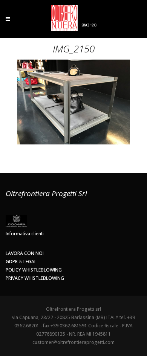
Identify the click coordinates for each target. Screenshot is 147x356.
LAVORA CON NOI (25, 253)
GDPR (12, 261)
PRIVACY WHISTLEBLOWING (35, 278)
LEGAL (30, 261)
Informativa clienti (25, 233)
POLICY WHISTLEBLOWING (34, 270)
